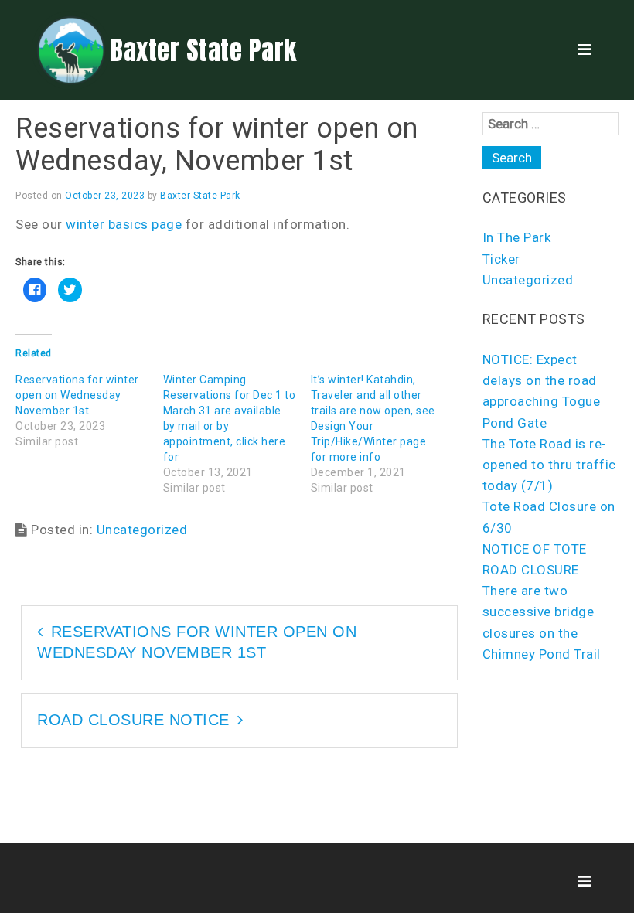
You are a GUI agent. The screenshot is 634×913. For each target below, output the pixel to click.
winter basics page (124, 224)
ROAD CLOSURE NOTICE (133, 719)
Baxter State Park (204, 50)
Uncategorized (142, 529)
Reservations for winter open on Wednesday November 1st (77, 395)
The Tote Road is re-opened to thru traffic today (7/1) (549, 464)
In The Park (516, 237)
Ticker (501, 259)
